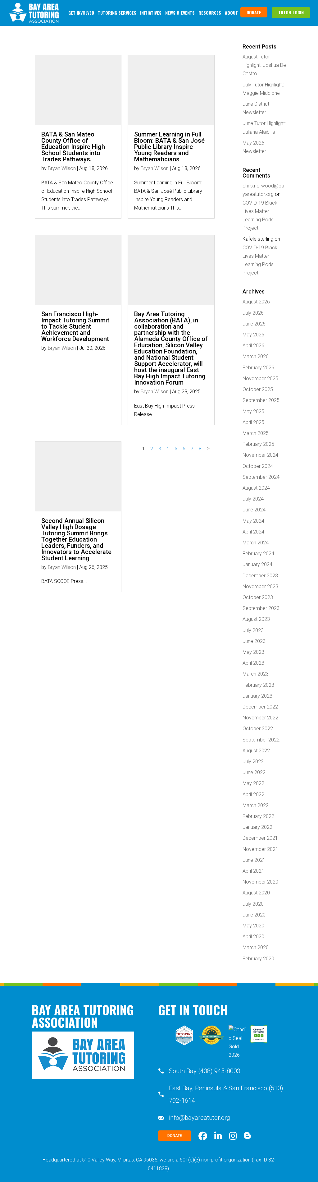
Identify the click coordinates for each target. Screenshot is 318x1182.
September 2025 (261, 400)
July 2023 (253, 630)
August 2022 (256, 751)
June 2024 (254, 510)
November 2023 (260, 586)
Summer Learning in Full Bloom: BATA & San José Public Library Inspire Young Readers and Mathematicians (169, 147)
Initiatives (150, 12)
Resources (209, 12)
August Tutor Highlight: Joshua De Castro (264, 65)
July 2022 (253, 761)
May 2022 (253, 783)
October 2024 (258, 466)
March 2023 (256, 674)
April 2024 (253, 532)
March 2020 (256, 947)
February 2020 (258, 959)
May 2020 (253, 926)
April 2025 (253, 422)
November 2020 (260, 882)
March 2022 (256, 805)
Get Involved (81, 12)
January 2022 (257, 827)
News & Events (180, 12)
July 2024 (253, 499)
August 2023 (256, 619)
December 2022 (260, 707)
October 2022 (258, 729)
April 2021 (253, 871)
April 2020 (253, 937)
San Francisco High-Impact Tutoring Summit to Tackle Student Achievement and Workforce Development (75, 326)
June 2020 (254, 915)
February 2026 (258, 368)
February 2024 (258, 553)
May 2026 (253, 335)
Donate (254, 12)
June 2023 (254, 641)
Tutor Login (291, 12)
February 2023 (258, 685)
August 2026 (256, 302)
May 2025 (253, 411)
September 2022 (261, 740)
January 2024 (257, 564)
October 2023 (258, 597)
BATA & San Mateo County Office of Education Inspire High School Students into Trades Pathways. (73, 147)
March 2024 (256, 543)
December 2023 (260, 576)
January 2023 (257, 696)
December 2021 (260, 838)
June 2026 (254, 324)
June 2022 (254, 772)
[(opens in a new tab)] (78, 270)
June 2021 (254, 860)
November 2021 (260, 849)
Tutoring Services (117, 12)
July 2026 (253, 313)
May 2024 (253, 521)
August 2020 (256, 893)
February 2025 (258, 444)
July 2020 (253, 904)
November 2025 (260, 378)
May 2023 (253, 652)
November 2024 (260, 455)
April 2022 (253, 794)
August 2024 (256, 488)
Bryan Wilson (62, 168)
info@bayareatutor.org (199, 1117)
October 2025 (258, 389)
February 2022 (258, 816)
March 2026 (256, 356)
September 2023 (261, 608)
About (231, 12)
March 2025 (256, 433)
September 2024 (261, 477)
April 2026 (253, 346)
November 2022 (260, 718)
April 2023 (253, 663)
